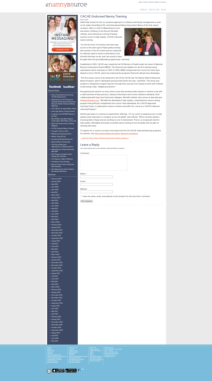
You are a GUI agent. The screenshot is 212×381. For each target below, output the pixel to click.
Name (83, 174)
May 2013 (54, 249)
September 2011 (57, 303)
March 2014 (55, 222)
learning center (95, 350)
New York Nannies (96, 356)
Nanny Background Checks (78, 356)
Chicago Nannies (74, 358)
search (143, 10)
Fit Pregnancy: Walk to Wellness (62, 159)
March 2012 (55, 287)
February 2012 (56, 289)
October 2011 (56, 300)
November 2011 (56, 298)
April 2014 (54, 219)
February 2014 (56, 225)
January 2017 (55, 198)
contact (163, 2)
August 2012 (55, 273)
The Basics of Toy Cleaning (60, 162)
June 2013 (55, 246)
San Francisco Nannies (76, 359)
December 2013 (57, 230)
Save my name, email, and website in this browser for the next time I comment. (116, 196)
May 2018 (54, 184)
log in (141, 2)
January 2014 (55, 227)
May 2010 (54, 341)
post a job (154, 10)
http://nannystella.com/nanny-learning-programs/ (116, 134)
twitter (71, 355)
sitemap (71, 349)
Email (83, 181)
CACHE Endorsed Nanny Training (62, 128)
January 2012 (55, 292)
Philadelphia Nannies (54, 359)
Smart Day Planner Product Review (63, 111)
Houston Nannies (96, 358)
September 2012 (57, 271)
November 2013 (56, 233)
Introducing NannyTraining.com (62, 139)
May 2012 (54, 281)
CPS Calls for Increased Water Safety (63, 108)
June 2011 (54, 308)
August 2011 (55, 306)
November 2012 (56, 265)
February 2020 (56, 179)
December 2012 (57, 262)
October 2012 (56, 268)
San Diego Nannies (96, 359)
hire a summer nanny (54, 355)
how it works (148, 2)
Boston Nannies (52, 362)
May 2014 (54, 216)
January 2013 (55, 260)
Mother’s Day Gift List (58, 136)
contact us (73, 347)
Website (83, 189)
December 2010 (57, 322)
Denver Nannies (74, 362)
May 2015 (54, 208)
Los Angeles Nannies (54, 358)
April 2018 (54, 187)
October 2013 (56, 235)
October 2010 (56, 327)
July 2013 (54, 243)
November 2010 (57, 325)
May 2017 (54, 192)
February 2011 (56, 316)
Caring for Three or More (59, 131)
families (49, 353)
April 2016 (54, 203)
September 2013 (57, 238)
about (157, 2)
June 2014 (55, 214)
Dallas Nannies (52, 361)
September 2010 (57, 330)
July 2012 (54, 276)
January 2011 (55, 319)
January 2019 (55, 181)
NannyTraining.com (90, 100)
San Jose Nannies (74, 361)
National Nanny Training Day (60, 142)
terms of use (73, 350)
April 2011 (54, 314)
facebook (72, 353)
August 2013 (55, 241)
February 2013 (56, 257)
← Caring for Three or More (89, 138)
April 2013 (54, 252)
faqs (91, 352)
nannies (50, 352)
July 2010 (54, 335)
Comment (85, 153)
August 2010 (55, 333)
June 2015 (55, 206)
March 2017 (55, 195)
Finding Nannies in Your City (57, 356)
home (49, 347)
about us (93, 347)
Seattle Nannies (95, 361)
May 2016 (54, 200)
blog (163, 10)
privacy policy (74, 352)
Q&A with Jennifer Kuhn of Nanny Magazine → (114, 138)
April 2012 (54, 284)
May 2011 (54, 311)
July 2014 (54, 211)
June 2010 (55, 338)
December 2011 (56, 295)
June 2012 (55, 279)
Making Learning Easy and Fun (61, 134)
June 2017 (54, 189)
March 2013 (55, 254)
